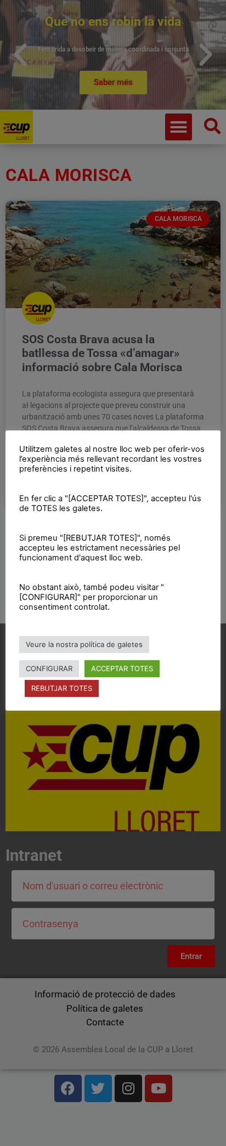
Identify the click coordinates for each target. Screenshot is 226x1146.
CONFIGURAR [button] (49, 668)
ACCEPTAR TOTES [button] (122, 668)
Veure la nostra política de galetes (84, 644)
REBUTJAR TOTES (61, 688)
